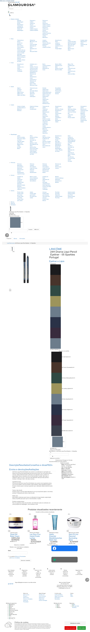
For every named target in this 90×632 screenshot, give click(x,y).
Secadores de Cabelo (58, 111)
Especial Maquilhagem (20, 21)
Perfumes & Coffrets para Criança (45, 29)
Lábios (18, 136)
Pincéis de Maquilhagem (58, 147)
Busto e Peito (33, 83)
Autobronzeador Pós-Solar (58, 197)
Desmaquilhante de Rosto (71, 142)
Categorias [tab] (8, 238)
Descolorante (83, 109)
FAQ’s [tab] (49, 464)
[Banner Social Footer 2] (64, 559)
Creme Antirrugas (21, 51)
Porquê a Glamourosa (26, 596)
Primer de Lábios (21, 137)
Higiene (19, 88)
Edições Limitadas (15, 19)
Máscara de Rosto (21, 55)
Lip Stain (19, 147)
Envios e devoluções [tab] (19, 469)
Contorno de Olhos (47, 186)
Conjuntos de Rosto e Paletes (71, 153)
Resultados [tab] (24, 464)
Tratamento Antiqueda (45, 109)
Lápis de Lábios (20, 141)
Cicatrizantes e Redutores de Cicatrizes (33, 81)
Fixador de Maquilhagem (71, 138)
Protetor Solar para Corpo (20, 194)
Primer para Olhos (34, 148)
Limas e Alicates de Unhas (58, 150)
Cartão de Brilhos (58, 594)
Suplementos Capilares (45, 100)
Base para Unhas (46, 143)
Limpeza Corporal (46, 65)
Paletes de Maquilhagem (20, 29)
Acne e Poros (20, 45)
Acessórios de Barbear (58, 181)
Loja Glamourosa (11, 243)
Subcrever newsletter (25, 560)
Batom (18, 148)
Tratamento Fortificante (45, 122)
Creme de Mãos (71, 74)
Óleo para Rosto (33, 51)
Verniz (44, 144)
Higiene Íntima (20, 92)
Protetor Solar (20, 192)
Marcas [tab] (15, 238)
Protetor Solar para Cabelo (33, 194)
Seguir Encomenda (59, 596)
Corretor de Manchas (19, 43)
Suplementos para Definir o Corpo (47, 94)
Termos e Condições (15, 558)
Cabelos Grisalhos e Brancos (21, 188)
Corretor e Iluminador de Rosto (71, 147)
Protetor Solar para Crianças (46, 194)
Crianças (44, 192)
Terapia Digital (58, 48)
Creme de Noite (33, 44)
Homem (12, 175)
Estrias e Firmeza (59, 68)
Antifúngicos (32, 96)
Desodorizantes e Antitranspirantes (34, 70)
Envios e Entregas (43, 600)
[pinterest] (10, 583)
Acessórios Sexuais (57, 93)
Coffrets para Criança (33, 26)
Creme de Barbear (59, 178)
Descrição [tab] (14, 464)
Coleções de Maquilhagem (20, 26)
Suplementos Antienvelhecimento (47, 91)
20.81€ (37, 229)
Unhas (44, 136)
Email (9, 550)
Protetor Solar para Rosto (20, 197)
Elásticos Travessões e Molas (58, 117)
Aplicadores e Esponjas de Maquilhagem (58, 144)
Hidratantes (32, 40)
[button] (16, 222)
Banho (44, 64)
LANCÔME (55, 249)
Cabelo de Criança (34, 106)
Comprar (30, 229)
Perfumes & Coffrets (45, 21)
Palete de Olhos (33, 150)
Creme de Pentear (72, 112)
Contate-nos (41, 594)
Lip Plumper (20, 143)
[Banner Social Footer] (64, 548)
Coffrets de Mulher (34, 30)
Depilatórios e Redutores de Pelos (33, 74)
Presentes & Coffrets (32, 21)
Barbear (57, 176)
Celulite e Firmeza (34, 67)
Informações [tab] (22, 238)
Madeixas (83, 113)
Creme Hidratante (34, 178)
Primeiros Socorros (19, 90)
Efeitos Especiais (71, 140)
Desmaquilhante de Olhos (33, 153)
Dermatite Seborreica (32, 93)
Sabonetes (45, 67)
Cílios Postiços (33, 151)
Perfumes (13, 162)
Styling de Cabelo (21, 185)
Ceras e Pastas (71, 110)
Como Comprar (42, 596)
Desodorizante (20, 172)
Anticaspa (45, 114)
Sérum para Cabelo (45, 125)
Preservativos (58, 91)
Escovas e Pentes (59, 109)
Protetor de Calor (46, 119)
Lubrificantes (58, 89)
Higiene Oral (20, 93)
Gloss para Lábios (21, 138)
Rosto (12, 38)
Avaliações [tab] (34, 469)
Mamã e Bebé (58, 64)
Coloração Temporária (83, 115)
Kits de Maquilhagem (20, 24)
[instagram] (9, 583)
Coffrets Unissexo (34, 29)
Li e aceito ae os (17, 557)
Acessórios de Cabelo (58, 107)
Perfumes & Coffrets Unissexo (46, 24)
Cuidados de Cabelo (20, 177)
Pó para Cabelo (71, 117)
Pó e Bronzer (71, 157)
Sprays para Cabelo (45, 116)
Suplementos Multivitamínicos (46, 102)
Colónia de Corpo (34, 68)
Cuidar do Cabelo (21, 106)
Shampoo (19, 110)
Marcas (12, 202)
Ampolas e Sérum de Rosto (21, 60)
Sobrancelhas (33, 147)
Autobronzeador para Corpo (71, 197)
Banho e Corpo (33, 176)
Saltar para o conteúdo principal (7, 0)
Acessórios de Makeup (58, 136)
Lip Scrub (19, 140)
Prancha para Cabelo (58, 114)
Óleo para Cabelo (46, 120)
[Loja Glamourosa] (45, 5)
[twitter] (12, 583)
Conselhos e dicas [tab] (38, 464)
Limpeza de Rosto (47, 47)
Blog (71, 594)
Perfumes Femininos (45, 164)
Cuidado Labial (84, 40)
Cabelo (12, 105)
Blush (69, 155)
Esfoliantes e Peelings (45, 45)
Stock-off (13, 203)
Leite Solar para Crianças (46, 197)
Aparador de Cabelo (58, 121)
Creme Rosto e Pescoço (20, 47)
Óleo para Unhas (46, 137)
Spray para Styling (72, 109)
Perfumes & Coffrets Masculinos (45, 36)
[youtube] (8, 583)
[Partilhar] (10, 288)
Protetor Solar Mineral (46, 199)
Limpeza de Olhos (72, 41)
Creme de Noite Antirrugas (20, 53)
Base (69, 144)
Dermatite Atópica (34, 91)
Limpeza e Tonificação (57, 43)
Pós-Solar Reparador (57, 194)
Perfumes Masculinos (19, 164)
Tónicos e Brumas (21, 50)
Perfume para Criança (58, 167)
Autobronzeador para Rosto (71, 194)
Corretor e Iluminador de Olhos (33, 140)
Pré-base (70, 161)
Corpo (12, 62)
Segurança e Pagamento (42, 598)
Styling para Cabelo (70, 107)
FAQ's (71, 596)
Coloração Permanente (83, 118)
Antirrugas (45, 182)
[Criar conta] (9, 14)
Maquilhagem (14, 134)
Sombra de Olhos (34, 137)
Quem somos (26, 594)
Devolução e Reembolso (57, 598)
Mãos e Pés (70, 64)
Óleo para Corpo (33, 85)
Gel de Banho (20, 166)
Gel (68, 113)
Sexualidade (58, 88)
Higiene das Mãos (21, 95)
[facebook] (11, 583)
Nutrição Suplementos (45, 88)
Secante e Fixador (47, 141)
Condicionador (33, 109)
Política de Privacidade (20, 556)
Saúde (12, 86)
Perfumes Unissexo (32, 164)
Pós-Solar (57, 192)
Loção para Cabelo (70, 115)
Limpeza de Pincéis (57, 139)
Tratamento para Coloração (84, 111)
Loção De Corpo (21, 173)
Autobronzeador (71, 192)
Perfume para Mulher (46, 171)
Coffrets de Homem (32, 24)
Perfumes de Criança (58, 164)
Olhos (69, 40)
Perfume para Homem (20, 170)
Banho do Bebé (58, 69)
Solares (12, 190)
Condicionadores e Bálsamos (21, 108)
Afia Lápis (57, 141)
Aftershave (19, 168)
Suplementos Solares (45, 97)
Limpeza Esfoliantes (45, 40)
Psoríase (32, 95)
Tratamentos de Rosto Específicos (46, 184)
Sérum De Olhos (71, 44)
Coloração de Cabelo (83, 107)
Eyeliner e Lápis (33, 143)
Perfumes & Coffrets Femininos (47, 32)
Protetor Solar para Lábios (20, 199)
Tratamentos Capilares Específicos (45, 131)
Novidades (13, 204)
